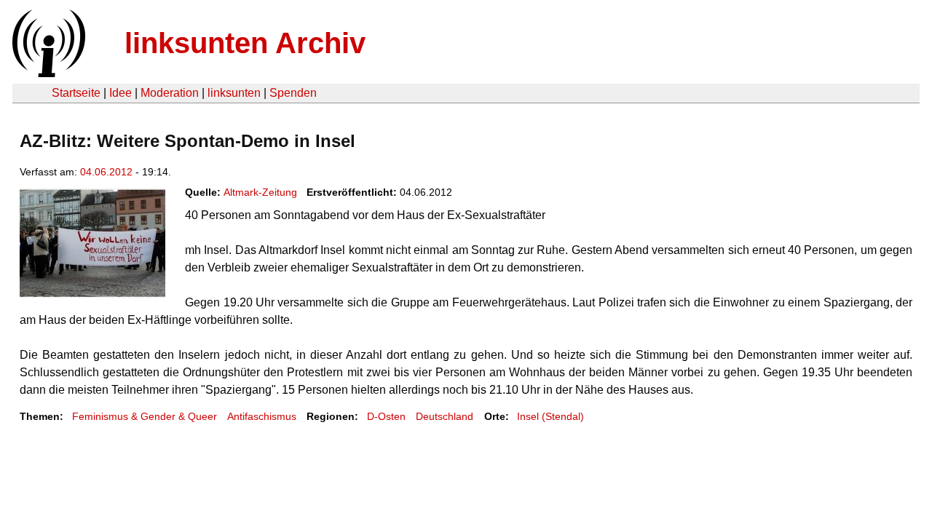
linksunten (234, 93)
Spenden (293, 93)
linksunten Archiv (245, 43)
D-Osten (386, 416)
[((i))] (47, 73)
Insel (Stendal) (550, 416)
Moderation (170, 93)
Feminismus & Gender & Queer (144, 416)
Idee (120, 93)
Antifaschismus (261, 416)
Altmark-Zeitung (260, 192)
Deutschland (444, 416)
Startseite (76, 93)
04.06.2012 (106, 172)
